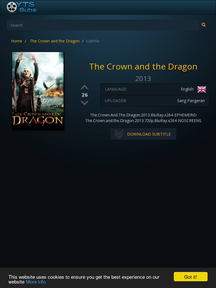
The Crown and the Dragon (55, 41)
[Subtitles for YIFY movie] (28, 7)
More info (36, 281)
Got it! (190, 276)
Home (16, 41)
